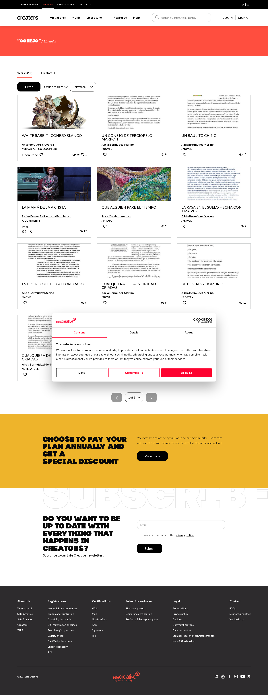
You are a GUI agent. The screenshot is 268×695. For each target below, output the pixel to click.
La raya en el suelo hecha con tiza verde (211, 209)
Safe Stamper (65, 4)
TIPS (79, 4)
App (94, 624)
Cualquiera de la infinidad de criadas (132, 285)
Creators (47, 4)
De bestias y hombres (202, 284)
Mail (94, 613)
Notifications (99, 619)
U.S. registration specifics (62, 624)
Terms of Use (180, 608)
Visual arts (58, 17)
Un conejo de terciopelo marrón (127, 137)
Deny (81, 372)
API (50, 652)
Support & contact (240, 613)
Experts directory (58, 646)
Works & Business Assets (62, 608)
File (94, 635)
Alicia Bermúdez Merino (118, 144)
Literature (94, 17)
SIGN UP (244, 17)
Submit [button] (150, 548)
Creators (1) (48, 73)
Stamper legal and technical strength (194, 635)
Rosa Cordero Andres (116, 216)
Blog (89, 4)
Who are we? (24, 608)
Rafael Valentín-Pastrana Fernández (46, 216)
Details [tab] (134, 332)
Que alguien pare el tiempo (129, 207)
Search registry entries (61, 630)
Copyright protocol (183, 624)
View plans (152, 456)
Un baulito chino (199, 136)
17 (85, 231)
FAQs (233, 608)
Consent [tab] (79, 332)
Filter (29, 87)
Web (95, 608)
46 (77, 154)
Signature (97, 630)
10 (244, 154)
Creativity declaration (60, 619)
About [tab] (189, 332)
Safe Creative (29, 4)
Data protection (182, 630)
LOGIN (228, 17)
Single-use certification (139, 613)
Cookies (177, 619)
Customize (132, 372)
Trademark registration (61, 613)
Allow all (186, 372)
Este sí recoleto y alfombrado (53, 284)
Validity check (55, 635)
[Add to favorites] (41, 155)
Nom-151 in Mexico (184, 641)
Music (76, 17)
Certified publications (60, 641)
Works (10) (24, 73)
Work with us (237, 619)
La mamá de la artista (44, 207)
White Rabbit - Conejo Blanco (52, 136)
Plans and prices (135, 608)
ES (247, 4)
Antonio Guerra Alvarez (38, 144)
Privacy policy (180, 613)
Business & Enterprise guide (142, 619)
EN (243, 4)
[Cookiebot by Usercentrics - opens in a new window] (196, 320)
